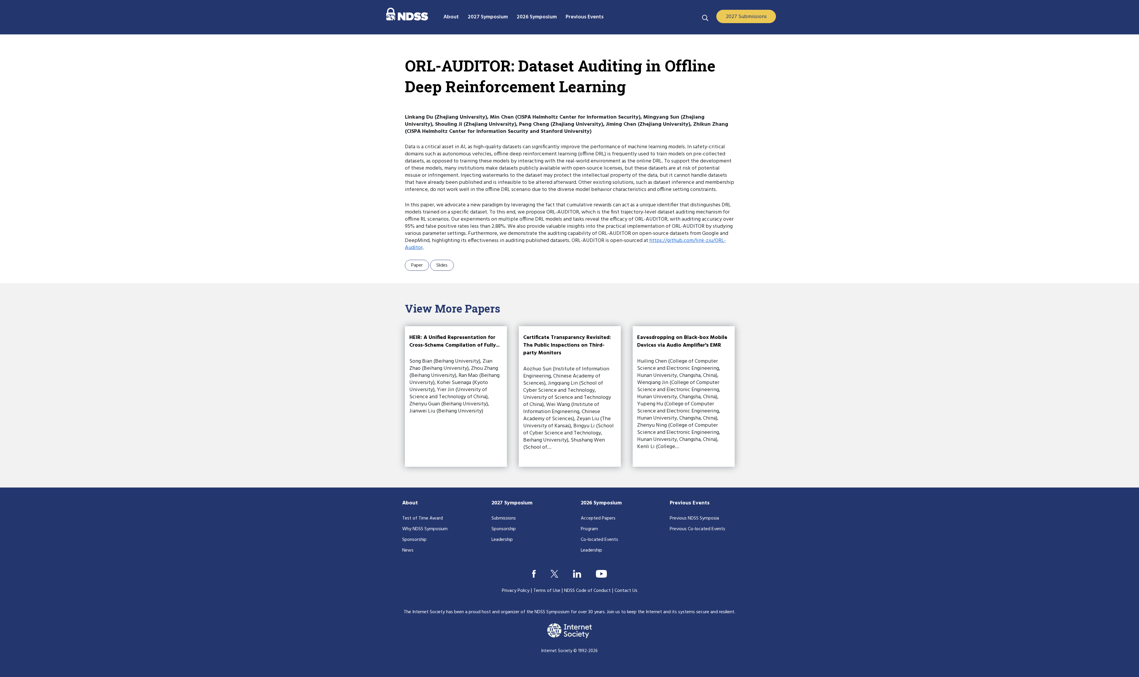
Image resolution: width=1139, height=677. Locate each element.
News (407, 550)
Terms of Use (546, 591)
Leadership (502, 540)
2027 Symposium (511, 503)
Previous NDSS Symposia (694, 518)
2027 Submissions (746, 16)
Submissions (503, 518)
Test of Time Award (422, 518)
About (410, 503)
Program (589, 529)
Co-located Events (599, 540)
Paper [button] (417, 265)
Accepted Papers (598, 518)
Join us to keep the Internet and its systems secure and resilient (670, 612)
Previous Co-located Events (697, 529)
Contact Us (626, 591)
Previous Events (690, 503)
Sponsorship (414, 540)
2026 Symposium (601, 503)
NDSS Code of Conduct (587, 591)
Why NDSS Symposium (425, 529)
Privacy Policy (515, 591)
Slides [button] (442, 265)
